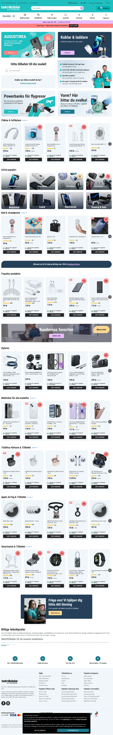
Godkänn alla (73, 730)
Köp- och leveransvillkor (45, 676)
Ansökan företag (43, 685)
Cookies (63, 681)
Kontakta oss (42, 683)
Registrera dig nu (73, 264)
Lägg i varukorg (11, 159)
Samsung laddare (88, 678)
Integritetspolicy (65, 678)
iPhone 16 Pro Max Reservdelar (91, 696)
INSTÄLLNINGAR (40, 730)
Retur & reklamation (44, 678)
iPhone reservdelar (88, 692)
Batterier (92, 18)
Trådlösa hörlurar (88, 683)
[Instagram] (8, 703)
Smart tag (86, 685)
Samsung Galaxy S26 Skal (67, 692)
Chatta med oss (55, 613)
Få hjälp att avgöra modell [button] (28, 83)
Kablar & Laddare (52, 18)
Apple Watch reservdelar (90, 701)
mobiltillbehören (11, 642)
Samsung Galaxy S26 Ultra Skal (69, 696)
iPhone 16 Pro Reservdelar (90, 698)
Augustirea (106, 18)
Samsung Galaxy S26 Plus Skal (69, 694)
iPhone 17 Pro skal (43, 696)
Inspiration (64, 685)
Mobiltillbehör (38, 18)
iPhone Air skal (43, 694)
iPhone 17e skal (43, 701)
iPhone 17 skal (42, 692)
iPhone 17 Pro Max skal (45, 698)
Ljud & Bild (65, 18)
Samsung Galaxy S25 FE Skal (68, 701)
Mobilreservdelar (24, 18)
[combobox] (57, 8)
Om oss (63, 676)
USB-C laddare (87, 681)
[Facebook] (3, 703)
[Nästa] (110, 144)
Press (62, 683)
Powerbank (79, 18)
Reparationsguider (43, 681)
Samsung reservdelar (89, 694)
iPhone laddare (87, 676)
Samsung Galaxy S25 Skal (67, 698)
